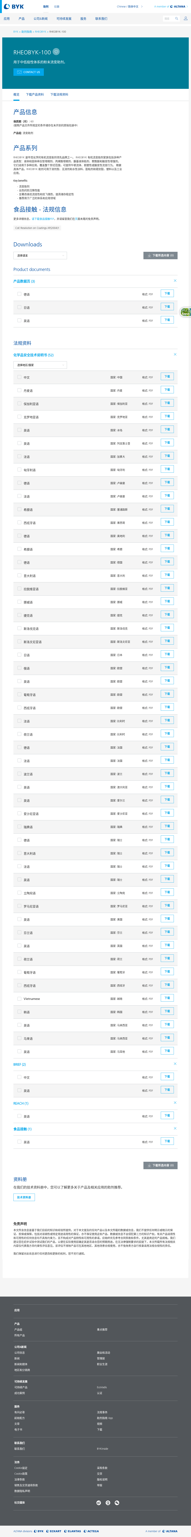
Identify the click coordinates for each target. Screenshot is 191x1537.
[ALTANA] (170, 1531)
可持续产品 (20, 1387)
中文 (27, 377)
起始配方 (19, 1418)
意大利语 (30, 576)
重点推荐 (102, 1329)
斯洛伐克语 (31, 629)
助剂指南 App (105, 1418)
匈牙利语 (30, 470)
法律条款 (19, 1479)
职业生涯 (102, 1364)
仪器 (56, 6)
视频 (99, 1423)
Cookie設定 (20, 1468)
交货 (99, 1473)
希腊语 (28, 510)
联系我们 (19, 1448)
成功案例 (19, 1393)
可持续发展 (20, 1381)
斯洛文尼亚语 (33, 642)
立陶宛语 (30, 893)
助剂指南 (26, 31)
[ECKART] (53, 1531)
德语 (27, 294)
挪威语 (28, 602)
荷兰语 (28, 734)
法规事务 (102, 1412)
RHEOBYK (40, 31)
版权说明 (102, 1479)
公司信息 (19, 1352)
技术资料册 (24, 1197)
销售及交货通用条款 (26, 1485)
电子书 (18, 1429)
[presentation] (11, 95)
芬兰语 (28, 933)
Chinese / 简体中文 (127, 6)
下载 (99, 1429)
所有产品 (19, 1335)
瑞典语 (28, 827)
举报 (99, 1485)
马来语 (28, 1038)
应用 (17, 1310)
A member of (161, 6)
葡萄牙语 (30, 695)
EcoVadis (102, 1387)
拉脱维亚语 (31, 589)
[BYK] (38, 1531)
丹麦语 (28, 391)
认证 (99, 1393)
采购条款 (102, 1468)
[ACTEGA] (91, 1531)
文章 (17, 1423)
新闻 (17, 1358)
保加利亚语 (31, 404)
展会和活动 (103, 1352)
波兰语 (28, 774)
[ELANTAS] (72, 1531)
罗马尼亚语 (31, 906)
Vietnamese (32, 999)
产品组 (18, 1329)
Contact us (32, 72)
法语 (27, 457)
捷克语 (28, 615)
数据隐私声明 (22, 1491)
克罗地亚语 (31, 417)
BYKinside (102, 1448)
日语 (27, 308)
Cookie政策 (20, 1473)
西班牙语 (30, 523)
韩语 (27, 1012)
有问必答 (19, 1412)
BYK (15, 31)
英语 (27, 321)
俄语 (27, 668)
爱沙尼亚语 (31, 814)
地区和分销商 (22, 1370)
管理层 (101, 1358)
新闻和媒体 (20, 1364)
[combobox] (56, 51)
